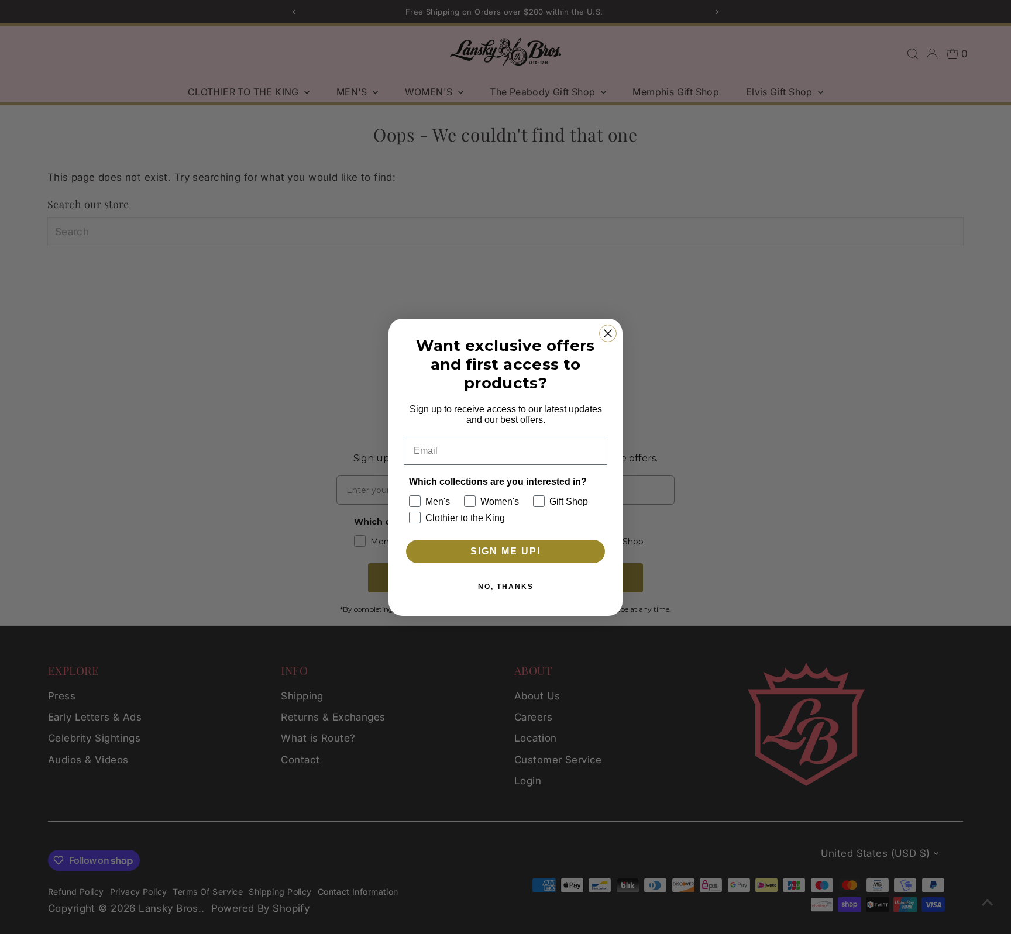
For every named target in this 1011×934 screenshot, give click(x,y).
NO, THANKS (506, 587)
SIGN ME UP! (505, 551)
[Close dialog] (608, 333)
